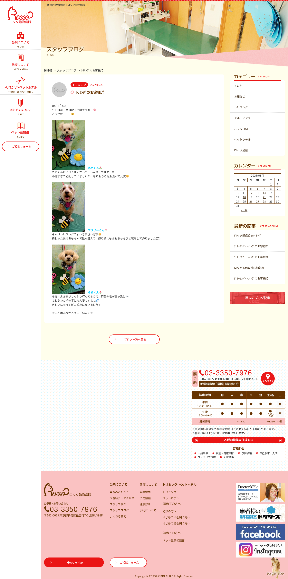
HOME (48, 70)
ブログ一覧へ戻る (135, 339)
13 (257, 193)
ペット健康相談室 (174, 540)
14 (264, 193)
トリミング (241, 107)
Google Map (75, 562)
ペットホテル (242, 139)
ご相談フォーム (21, 146)
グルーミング (242, 118)
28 (264, 201)
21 (264, 197)
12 (251, 193)
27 (257, 201)
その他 (238, 86)
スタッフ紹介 (118, 504)
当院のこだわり (119, 492)
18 (244, 197)
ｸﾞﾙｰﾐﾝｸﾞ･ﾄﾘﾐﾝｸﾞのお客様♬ (251, 246)
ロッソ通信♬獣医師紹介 (249, 268)
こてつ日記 (241, 129)
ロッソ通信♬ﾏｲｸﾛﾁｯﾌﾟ (248, 235)
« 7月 (244, 210)
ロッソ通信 (241, 150)
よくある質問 (118, 516)
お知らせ (239, 96)
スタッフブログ (66, 70)
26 (251, 201)
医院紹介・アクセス (122, 498)
